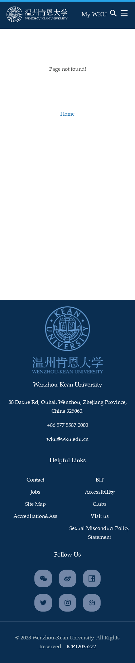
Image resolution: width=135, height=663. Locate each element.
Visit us (100, 516)
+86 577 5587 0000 (67, 425)
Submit (93, 22)
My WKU (94, 14)
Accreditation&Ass (35, 516)
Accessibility (100, 492)
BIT (100, 480)
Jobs (35, 492)
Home (67, 114)
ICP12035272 (81, 647)
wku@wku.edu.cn (67, 439)
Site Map (35, 504)
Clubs (99, 504)
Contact (35, 480)
